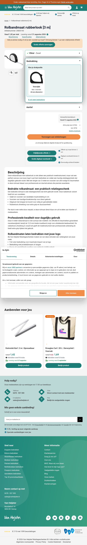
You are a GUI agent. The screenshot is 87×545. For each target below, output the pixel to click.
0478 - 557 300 (10, 493)
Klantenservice (49, 453)
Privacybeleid (39, 425)
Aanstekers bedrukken (12, 474)
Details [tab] (32, 256)
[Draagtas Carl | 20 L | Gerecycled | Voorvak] (63, 328)
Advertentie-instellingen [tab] (54, 256)
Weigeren (43, 293)
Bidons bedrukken (11, 453)
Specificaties (27, 37)
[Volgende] (21, 60)
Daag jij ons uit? (50, 457)
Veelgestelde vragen (51, 470)
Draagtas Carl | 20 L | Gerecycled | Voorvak (59, 349)
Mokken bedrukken (11, 460)
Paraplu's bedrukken (12, 470)
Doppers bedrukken (11, 450)
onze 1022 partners (15, 267)
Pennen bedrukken (11, 463)
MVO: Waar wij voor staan (54, 463)
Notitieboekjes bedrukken (13, 467)
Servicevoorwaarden (54, 425)
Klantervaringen (50, 484)
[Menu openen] (5, 7)
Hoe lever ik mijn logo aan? (54, 467)
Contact (47, 450)
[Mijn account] (77, 7)
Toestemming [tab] (11, 256)
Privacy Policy (41, 542)
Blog (46, 474)
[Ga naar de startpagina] (14, 7)
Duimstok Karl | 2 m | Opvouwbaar (20, 348)
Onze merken (49, 477)
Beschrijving (13, 37)
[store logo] (23, 518)
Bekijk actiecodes (67, 2)
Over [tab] (75, 256)
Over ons (47, 460)
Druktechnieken (50, 480)
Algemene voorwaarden (25, 542)
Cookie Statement (54, 542)
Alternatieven (41, 37)
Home (6, 21)
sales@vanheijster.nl (12, 497)
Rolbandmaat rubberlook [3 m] (21, 21)
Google (66, 425)
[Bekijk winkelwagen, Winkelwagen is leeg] (81, 7)
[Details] (47, 34)
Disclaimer (67, 542)
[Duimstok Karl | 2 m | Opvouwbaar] (23, 328)
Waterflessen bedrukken (13, 457)
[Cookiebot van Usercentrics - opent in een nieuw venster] (75, 250)
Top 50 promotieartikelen (13, 477)
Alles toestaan (71, 293)
